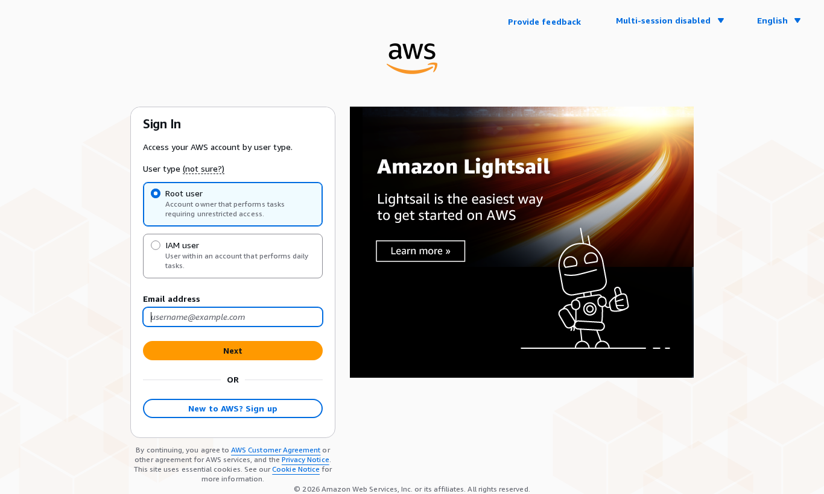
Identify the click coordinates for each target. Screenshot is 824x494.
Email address (171, 298)
